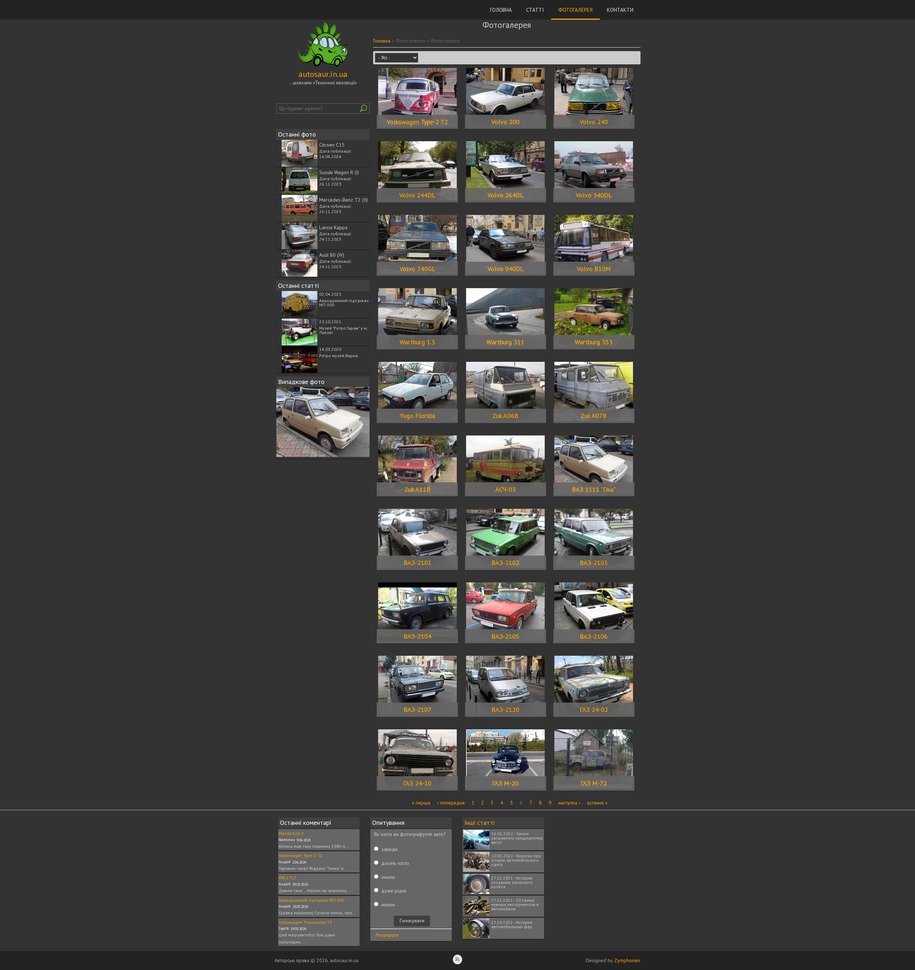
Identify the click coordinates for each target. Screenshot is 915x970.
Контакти (620, 9)
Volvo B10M (594, 269)
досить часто (395, 863)
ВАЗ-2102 (505, 562)
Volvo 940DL (506, 269)
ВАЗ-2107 (417, 709)
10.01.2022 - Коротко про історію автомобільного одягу (516, 860)
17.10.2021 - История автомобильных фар (511, 924)
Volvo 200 (505, 122)
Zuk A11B (417, 489)
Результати (387, 935)
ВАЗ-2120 (505, 709)
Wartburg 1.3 (417, 342)
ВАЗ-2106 (594, 636)
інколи (388, 877)
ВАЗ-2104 (417, 636)
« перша (421, 802)
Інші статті (479, 822)
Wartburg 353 (594, 342)
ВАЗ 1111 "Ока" (593, 489)
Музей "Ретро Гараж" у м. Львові (343, 330)
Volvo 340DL (594, 195)
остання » (597, 802)
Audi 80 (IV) (331, 255)
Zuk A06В (505, 416)
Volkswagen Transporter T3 (305, 922)
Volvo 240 (594, 122)
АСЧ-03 (505, 489)
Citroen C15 (332, 145)
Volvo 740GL (417, 269)
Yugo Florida (417, 416)
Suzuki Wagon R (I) (339, 172)
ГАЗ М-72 (593, 783)
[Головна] (323, 67)
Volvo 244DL (417, 195)
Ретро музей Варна (338, 355)
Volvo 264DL (506, 195)
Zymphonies (627, 960)
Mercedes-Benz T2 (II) (343, 200)
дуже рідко (394, 890)
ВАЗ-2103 (594, 562)
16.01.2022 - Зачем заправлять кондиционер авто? (517, 838)
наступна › (569, 802)
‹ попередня (451, 802)
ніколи (388, 904)
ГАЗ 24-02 (594, 709)
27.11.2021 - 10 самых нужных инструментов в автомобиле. (515, 904)
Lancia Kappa (333, 227)
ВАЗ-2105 (505, 636)
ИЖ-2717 (287, 877)
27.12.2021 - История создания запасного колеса (512, 882)
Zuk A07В (594, 416)
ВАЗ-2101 (417, 562)
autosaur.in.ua (322, 74)
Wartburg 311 (505, 342)
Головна (501, 9)
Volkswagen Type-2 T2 (417, 122)
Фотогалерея (575, 9)
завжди (389, 849)
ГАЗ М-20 (505, 783)
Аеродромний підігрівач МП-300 (344, 302)
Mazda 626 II (291, 833)
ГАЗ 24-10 (417, 783)
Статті (535, 9)
